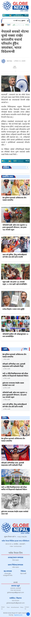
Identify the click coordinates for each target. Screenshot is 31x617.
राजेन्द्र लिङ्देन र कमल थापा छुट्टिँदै (13, 309)
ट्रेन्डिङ (4, 418)
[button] (28, 21)
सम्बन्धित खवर (7, 176)
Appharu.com (18, 615)
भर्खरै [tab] (5, 349)
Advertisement (15, 607)
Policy (21, 607)
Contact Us (27, 607)
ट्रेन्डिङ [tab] (25, 349)
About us (3, 607)
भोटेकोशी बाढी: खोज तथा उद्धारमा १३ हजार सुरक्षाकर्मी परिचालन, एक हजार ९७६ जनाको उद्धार (14, 227)
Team (8, 607)
